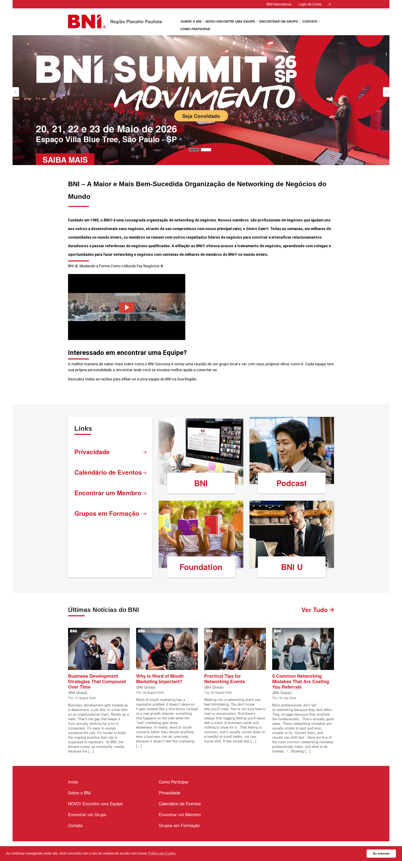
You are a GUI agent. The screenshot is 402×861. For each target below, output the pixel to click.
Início (73, 782)
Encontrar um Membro (107, 492)
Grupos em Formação (106, 513)
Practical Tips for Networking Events (224, 678)
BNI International (279, 4)
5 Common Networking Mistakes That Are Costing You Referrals (300, 680)
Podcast (291, 483)
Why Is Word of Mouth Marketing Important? (160, 678)
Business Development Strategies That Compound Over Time (97, 680)
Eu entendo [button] (381, 853)
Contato (310, 21)
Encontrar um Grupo (278, 21)
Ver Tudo (315, 609)
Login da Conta (310, 4)
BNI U (292, 567)
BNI (201, 483)
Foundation (200, 567)
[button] (16, 92)
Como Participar (195, 29)
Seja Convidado (201, 115)
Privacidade (92, 451)
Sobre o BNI (190, 21)
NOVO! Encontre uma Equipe (230, 21)
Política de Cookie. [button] (162, 853)
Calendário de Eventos (108, 472)
